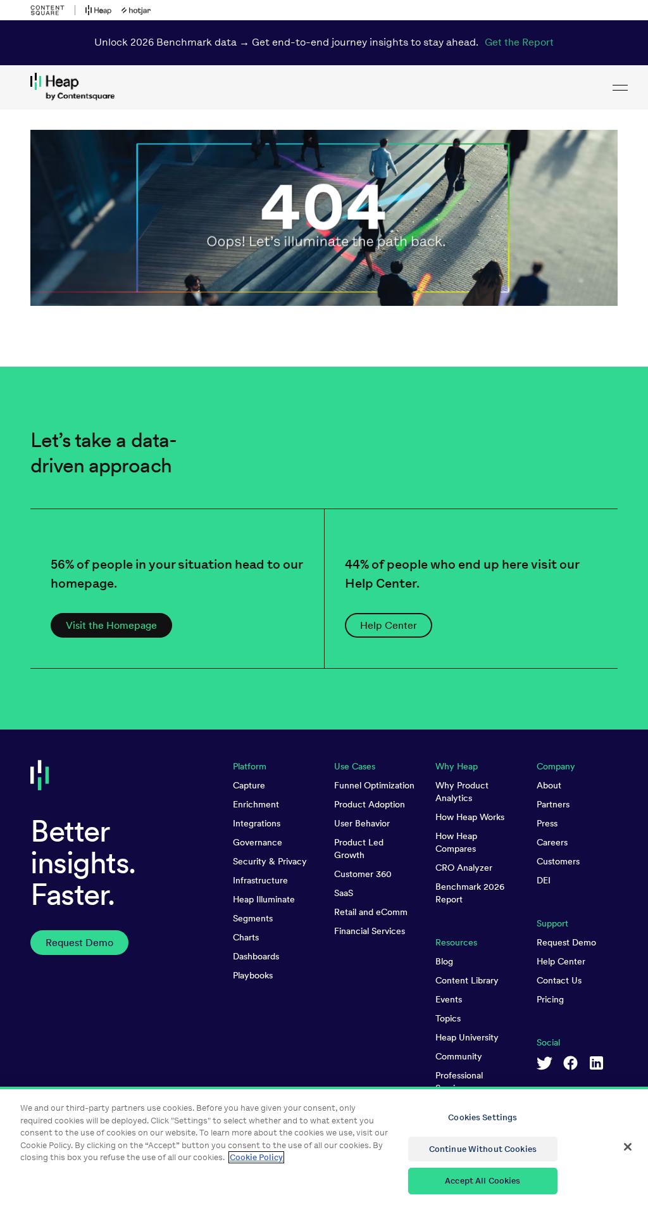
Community (458, 1056)
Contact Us (559, 980)
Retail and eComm (371, 912)
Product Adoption (369, 804)
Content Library (467, 980)
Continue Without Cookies (483, 1149)
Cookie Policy (256, 1157)
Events (448, 999)
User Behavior (362, 823)
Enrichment (256, 804)
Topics (448, 1018)
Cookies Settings (482, 1117)
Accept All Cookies (482, 1180)
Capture (249, 785)
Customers (558, 861)
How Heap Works (469, 817)
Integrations (256, 823)
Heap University (467, 1037)
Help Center (561, 961)
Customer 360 (363, 874)
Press (547, 823)
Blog (444, 961)
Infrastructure (260, 880)
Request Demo (566, 942)
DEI (544, 880)
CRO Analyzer (463, 868)
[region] (324, 1147)
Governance (257, 842)
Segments (253, 918)
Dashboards (256, 956)
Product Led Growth (358, 848)
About (549, 785)
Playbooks (253, 975)
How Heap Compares (456, 842)
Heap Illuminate (264, 899)
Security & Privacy (270, 861)
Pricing (550, 999)
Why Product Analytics (462, 791)
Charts (246, 937)
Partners (553, 804)
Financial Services (369, 931)
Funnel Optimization (374, 785)
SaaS (343, 893)
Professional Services (459, 1081)
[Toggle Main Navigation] (620, 87)
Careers (552, 842)
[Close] (628, 1147)
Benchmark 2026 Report (469, 893)
